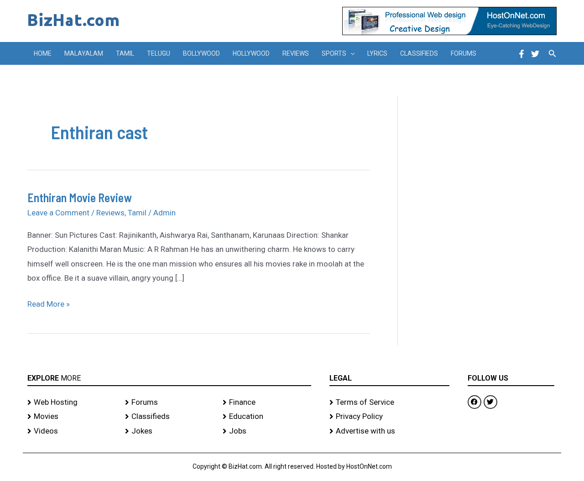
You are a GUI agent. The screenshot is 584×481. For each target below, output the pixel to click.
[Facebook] (521, 54)
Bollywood (201, 53)
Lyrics (377, 53)
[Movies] (71, 416)
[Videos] (71, 431)
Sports (334, 53)
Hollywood (251, 53)
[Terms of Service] (389, 402)
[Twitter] (535, 54)
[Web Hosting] (71, 402)
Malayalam (83, 53)
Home (43, 53)
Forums (463, 53)
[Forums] (169, 402)
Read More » (48, 302)
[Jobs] (267, 431)
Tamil (125, 53)
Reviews (295, 53)
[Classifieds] (169, 416)
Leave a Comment (58, 212)
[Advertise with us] (389, 431)
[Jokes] (169, 431)
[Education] (267, 416)
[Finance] (267, 402)
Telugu (158, 53)
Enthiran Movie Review (79, 197)
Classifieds (419, 53)
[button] (350, 53)
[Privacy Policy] (389, 416)
